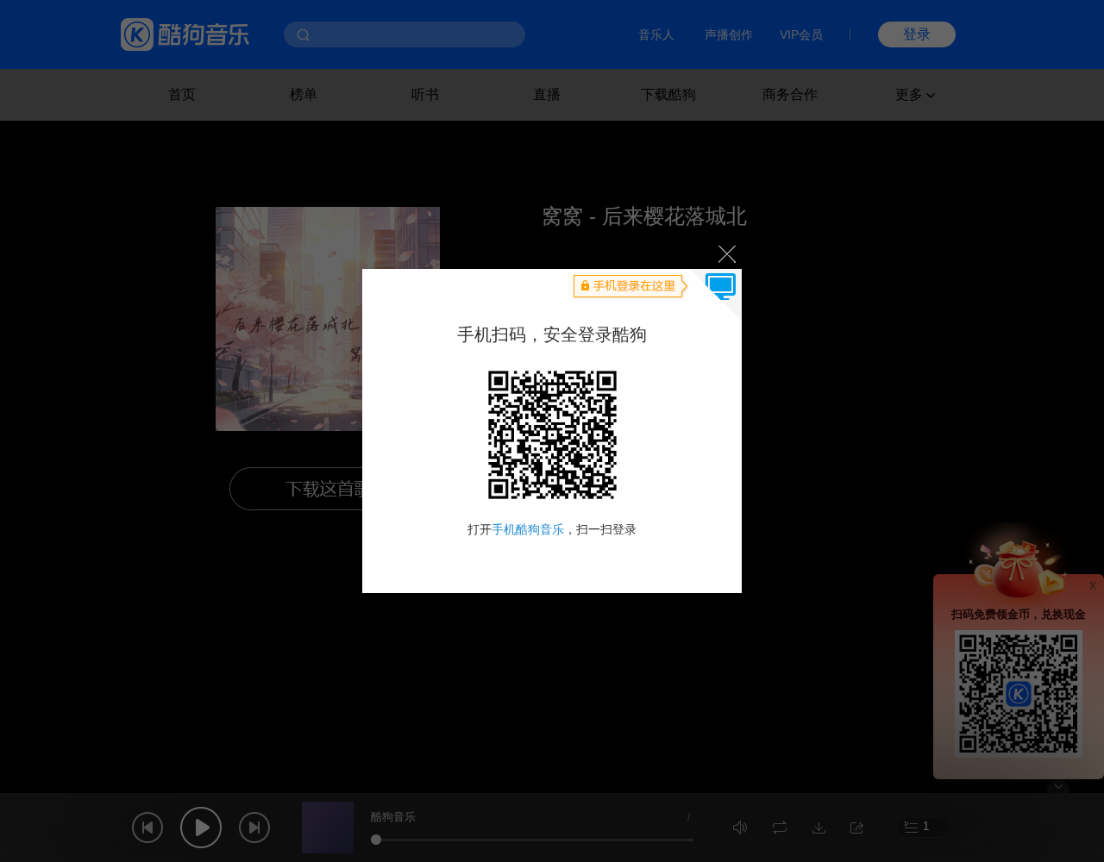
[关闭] (726, 253)
